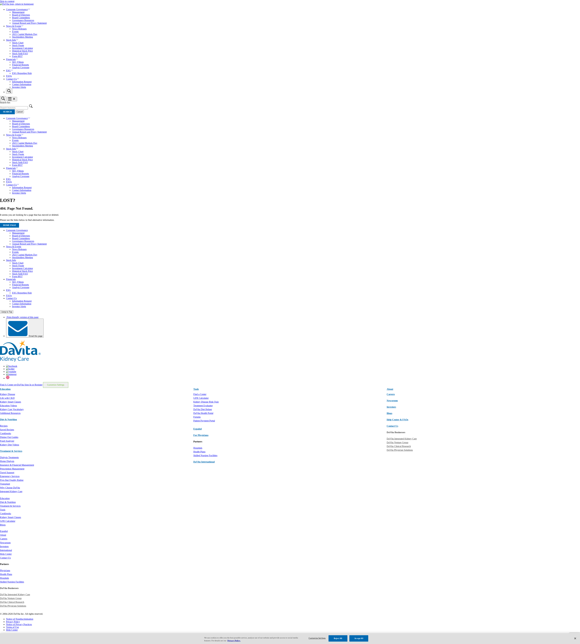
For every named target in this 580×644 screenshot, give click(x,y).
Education (5, 498)
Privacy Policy (13, 621)
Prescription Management (12, 468)
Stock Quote (18, 45)
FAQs (9, 76)
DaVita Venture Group (397, 442)
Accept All (358, 638)
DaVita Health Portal (203, 413)
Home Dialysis (7, 461)
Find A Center (7, 384)
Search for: (5, 102)
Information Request (22, 81)
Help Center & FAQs (397, 419)
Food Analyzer (7, 441)
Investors (391, 407)
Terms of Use (12, 627)
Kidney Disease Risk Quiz (206, 402)
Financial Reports (20, 64)
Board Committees (21, 17)
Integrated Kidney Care (11, 491)
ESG (8, 70)
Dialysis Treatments (9, 457)
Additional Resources (10, 413)
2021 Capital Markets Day (24, 34)
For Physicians (200, 435)
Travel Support (7, 472)
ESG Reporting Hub (22, 73)
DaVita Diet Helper (202, 409)
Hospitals (197, 448)
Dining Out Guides (9, 437)
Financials (11, 59)
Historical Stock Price (22, 51)
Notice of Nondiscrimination (19, 619)
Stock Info (11, 40)
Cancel (20, 112)
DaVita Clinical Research (399, 446)
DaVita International (204, 462)
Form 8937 (17, 56)
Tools (2, 509)
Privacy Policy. (233, 641)
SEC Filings (18, 62)
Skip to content (7, 1)
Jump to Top (6, 312)
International (6, 550)
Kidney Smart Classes (10, 402)
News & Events (13, 26)
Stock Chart (17, 42)
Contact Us (11, 79)
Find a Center (199, 394)
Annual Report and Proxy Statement (29, 23)
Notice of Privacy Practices (19, 624)
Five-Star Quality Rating (11, 480)
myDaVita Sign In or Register (28, 384)
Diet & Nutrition (8, 419)
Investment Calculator (22, 48)
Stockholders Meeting (22, 37)
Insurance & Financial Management (17, 465)
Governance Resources (23, 20)
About (3, 535)
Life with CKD (7, 398)
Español (197, 429)
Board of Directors (21, 15)
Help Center (6, 554)
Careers (3, 538)
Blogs (389, 413)
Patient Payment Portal (204, 420)
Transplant (5, 484)
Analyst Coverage (20, 67)
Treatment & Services (11, 451)
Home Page (9, 225)
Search (7, 112)
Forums (197, 417)
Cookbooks (5, 433)
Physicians (5, 570)
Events (15, 31)
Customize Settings (55, 385)
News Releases (19, 29)
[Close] (575, 638)
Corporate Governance (17, 9)
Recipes (4, 426)
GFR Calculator (201, 398)
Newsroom (392, 400)
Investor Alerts (19, 87)
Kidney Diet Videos (9, 444)
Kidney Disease (7, 394)
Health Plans (199, 451)
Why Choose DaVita (10, 487)
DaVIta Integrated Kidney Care (402, 438)
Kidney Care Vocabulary (12, 409)
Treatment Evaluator (203, 405)
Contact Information (21, 84)
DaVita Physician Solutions (400, 450)
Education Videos (8, 405)
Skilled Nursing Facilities (205, 455)
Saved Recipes (7, 429)
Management (18, 12)
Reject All (338, 638)
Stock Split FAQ (20, 53)
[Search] (9, 91)
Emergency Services (9, 476)
